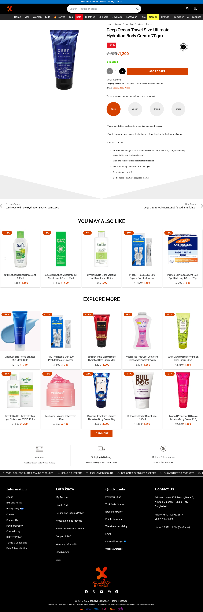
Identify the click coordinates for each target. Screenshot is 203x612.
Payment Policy (14, 525)
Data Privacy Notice (16, 548)
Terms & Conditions (16, 542)
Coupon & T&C (63, 536)
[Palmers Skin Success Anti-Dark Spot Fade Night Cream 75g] (182, 249)
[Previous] (4, 258)
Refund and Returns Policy (70, 513)
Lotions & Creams (144, 24)
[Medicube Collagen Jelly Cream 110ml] (61, 390)
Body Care (129, 24)
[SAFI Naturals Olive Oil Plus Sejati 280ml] (20, 249)
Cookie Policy (13, 531)
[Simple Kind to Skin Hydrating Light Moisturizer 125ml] (101, 249)
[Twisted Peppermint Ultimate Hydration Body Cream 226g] (183, 390)
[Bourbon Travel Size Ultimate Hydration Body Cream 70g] (101, 331)
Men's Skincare (148, 83)
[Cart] (187, 8)
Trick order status (114, 504)
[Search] (137, 9)
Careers (10, 514)
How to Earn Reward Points (70, 528)
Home (109, 24)
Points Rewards (113, 519)
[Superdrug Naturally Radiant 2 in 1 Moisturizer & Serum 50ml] (61, 249)
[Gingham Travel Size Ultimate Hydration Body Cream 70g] (101, 390)
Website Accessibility (116, 526)
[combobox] (104, 9)
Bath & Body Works (121, 88)
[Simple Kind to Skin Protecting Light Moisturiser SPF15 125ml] (20, 390)
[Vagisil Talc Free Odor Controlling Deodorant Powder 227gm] (142, 331)
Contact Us (12, 520)
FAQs (108, 533)
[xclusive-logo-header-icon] (15, 9)
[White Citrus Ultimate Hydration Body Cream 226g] (183, 331)
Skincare (118, 24)
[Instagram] (109, 591)
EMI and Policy (14, 502)
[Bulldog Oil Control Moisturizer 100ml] (142, 390)
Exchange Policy (114, 511)
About (9, 497)
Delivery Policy (14, 537)
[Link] (195, 9)
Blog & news (62, 552)
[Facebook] (86, 591)
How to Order (63, 505)
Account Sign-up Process (69, 520)
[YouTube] (101, 591)
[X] (94, 591)
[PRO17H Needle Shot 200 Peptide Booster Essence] (142, 249)
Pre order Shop (113, 497)
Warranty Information (67, 544)
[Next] (198, 258)
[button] (93, 32)
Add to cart (157, 71)
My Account (62, 497)
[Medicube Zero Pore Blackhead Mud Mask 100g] (20, 331)
